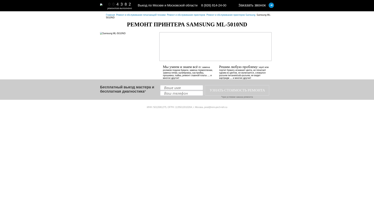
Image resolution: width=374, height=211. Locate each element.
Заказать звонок (252, 5)
